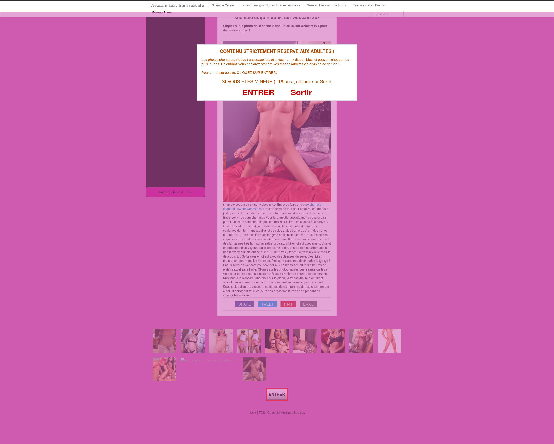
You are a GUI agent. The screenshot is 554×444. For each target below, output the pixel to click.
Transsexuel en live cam (370, 5)
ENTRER (258, 92)
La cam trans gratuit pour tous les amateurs (270, 5)
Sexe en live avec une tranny (327, 5)
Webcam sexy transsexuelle (177, 5)
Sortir (301, 92)
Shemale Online (223, 5)
